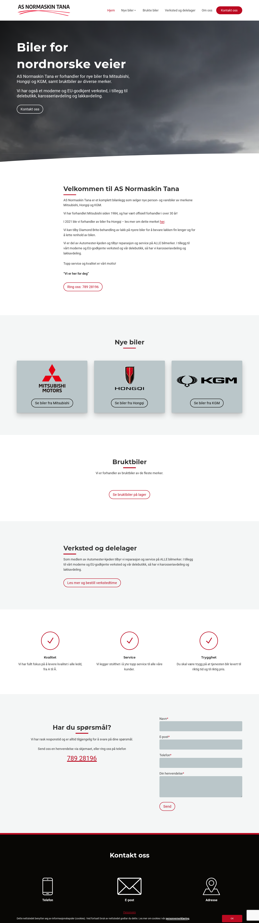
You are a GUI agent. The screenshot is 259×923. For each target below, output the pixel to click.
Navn (163, 719)
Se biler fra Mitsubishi (52, 403)
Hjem (111, 10)
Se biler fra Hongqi (129, 403)
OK (232, 918)
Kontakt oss (229, 10)
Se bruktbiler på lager (129, 494)
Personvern (129, 912)
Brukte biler (151, 10)
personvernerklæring (177, 918)
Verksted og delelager (180, 10)
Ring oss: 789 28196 (83, 287)
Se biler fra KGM (207, 403)
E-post (164, 737)
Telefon (165, 755)
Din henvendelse (171, 773)
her (162, 221)
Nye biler (127, 10)
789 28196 (82, 758)
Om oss (207, 10)
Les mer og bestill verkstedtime (92, 583)
